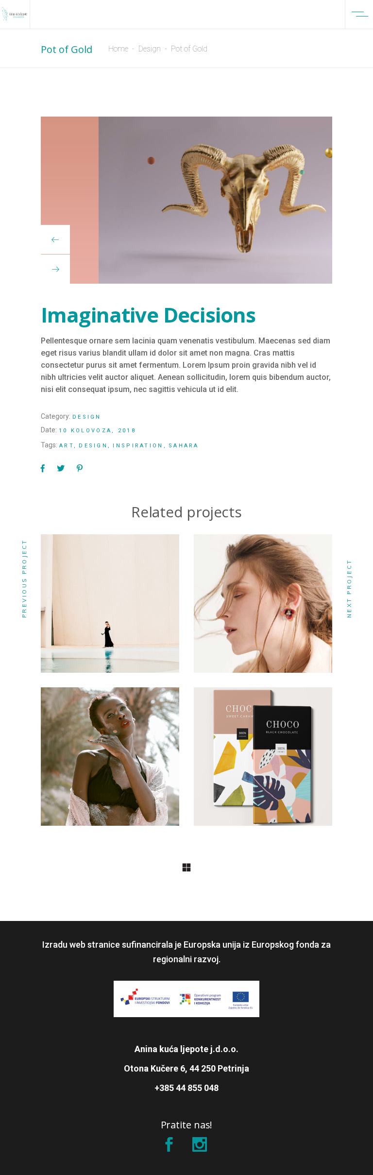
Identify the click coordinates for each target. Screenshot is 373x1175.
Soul (110, 609)
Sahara (184, 446)
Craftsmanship (110, 762)
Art (66, 446)
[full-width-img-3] (186, 200)
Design (149, 48)
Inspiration (138, 446)
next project (349, 588)
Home (118, 48)
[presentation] (55, 239)
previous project (24, 578)
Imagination (263, 762)
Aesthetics (263, 609)
